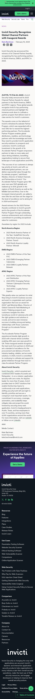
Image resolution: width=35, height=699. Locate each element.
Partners (5, 643)
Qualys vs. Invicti (8, 613)
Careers (5, 636)
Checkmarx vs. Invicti (10, 606)
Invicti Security (7, 371)
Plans (4, 524)
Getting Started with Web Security (15, 580)
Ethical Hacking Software (11, 551)
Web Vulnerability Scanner (12, 554)
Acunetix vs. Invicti (9, 600)
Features (5, 518)
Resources (6, 639)
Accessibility (6, 692)
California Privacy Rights (9, 688)
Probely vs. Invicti (8, 610)
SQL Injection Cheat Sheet (12, 577)
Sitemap (15, 692)
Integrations (6, 521)
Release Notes (7, 531)
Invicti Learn (6, 534)
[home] (5, 13)
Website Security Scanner (12, 547)
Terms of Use (24, 688)
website (28, 418)
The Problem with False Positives (14, 571)
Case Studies (7, 527)
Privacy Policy (12, 685)
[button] (28, 8)
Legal (3, 685)
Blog (3, 514)
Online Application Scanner (12, 560)
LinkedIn (17, 420)
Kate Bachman (7, 42)
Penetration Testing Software (13, 544)
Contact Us (6, 630)
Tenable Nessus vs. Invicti (12, 616)
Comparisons (7, 557)
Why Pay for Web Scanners (12, 574)
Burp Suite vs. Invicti (10, 603)
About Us (5, 626)
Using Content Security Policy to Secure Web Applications (17, 588)
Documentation (8, 633)
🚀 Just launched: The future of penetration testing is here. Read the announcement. (17, 3)
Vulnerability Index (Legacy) (12, 584)
